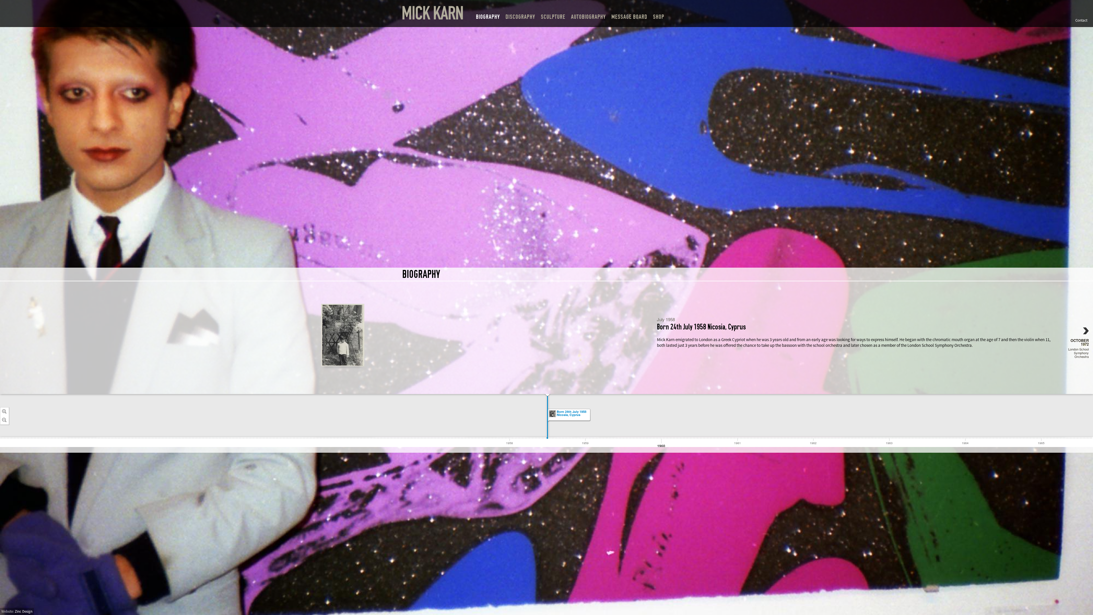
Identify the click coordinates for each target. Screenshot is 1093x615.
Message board (629, 16)
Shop (658, 16)
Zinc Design (23, 611)
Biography (488, 16)
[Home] (432, 13)
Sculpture (553, 16)
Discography (520, 16)
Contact (1081, 20)
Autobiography (588, 16)
